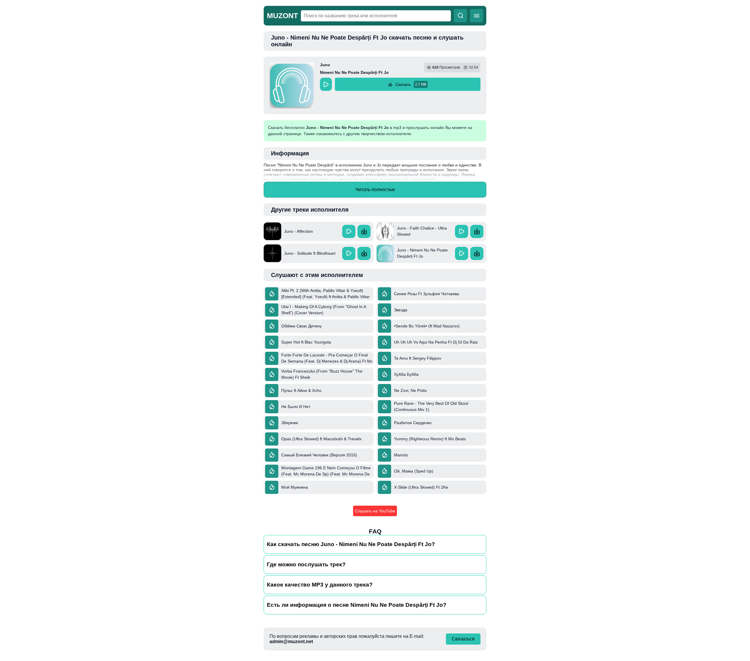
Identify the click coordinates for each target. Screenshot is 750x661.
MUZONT (282, 15)
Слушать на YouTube (375, 511)
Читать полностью (375, 189)
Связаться (463, 638)
